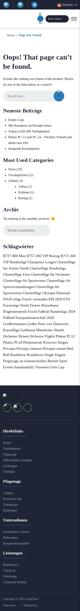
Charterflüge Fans (16, 274)
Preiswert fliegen (55, 342)
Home (7, 443)
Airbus (22, 186)
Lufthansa (28, 330)
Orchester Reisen (16, 336)
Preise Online (55, 19)
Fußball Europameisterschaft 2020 (28, 318)
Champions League (41, 262)
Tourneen (42, 367)
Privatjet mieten (54, 348)
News (12, 169)
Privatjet (9, 348)
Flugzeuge (10, 454)
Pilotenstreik (32, 342)
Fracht (32, 311)
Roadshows (35, 355)
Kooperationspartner (16, 543)
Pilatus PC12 (65, 336)
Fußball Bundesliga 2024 (56, 311)
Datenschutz (30, 605)
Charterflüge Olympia (39, 293)
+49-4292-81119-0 (20, 5)
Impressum (9, 605)
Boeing (23, 198)
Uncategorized (17, 175)
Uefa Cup (57, 367)
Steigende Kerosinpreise (24, 148)
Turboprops (10, 504)
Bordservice (11, 565)
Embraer (23, 192)
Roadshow (18, 355)
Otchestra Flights (42, 336)
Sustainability (24, 367)
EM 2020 (55, 299)
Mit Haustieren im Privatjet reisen (29, 125)
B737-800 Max (14, 256)
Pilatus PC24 (12, 342)
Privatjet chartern (29, 348)
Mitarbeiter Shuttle (50, 330)
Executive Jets (12, 499)
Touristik (9, 471)
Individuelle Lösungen (17, 460)
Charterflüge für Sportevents (24, 281)
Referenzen (10, 537)
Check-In (9, 570)
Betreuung (10, 576)
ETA (66, 299)
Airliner (13, 181)
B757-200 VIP (37, 256)
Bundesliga (18, 262)
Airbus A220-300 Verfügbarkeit (28, 131)
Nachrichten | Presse (16, 532)
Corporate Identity (15, 582)
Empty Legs (16, 120)
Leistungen (10, 466)
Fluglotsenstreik (15, 311)
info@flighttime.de (6, 5)
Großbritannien (14, 324)
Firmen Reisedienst (44, 305)
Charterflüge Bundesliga (48, 268)
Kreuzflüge (11, 330)
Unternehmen (12, 448)
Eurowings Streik (16, 305)
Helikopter (10, 510)
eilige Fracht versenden (30, 299)
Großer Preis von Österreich (47, 324)
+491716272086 (34, 5)
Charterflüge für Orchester (50, 274)
